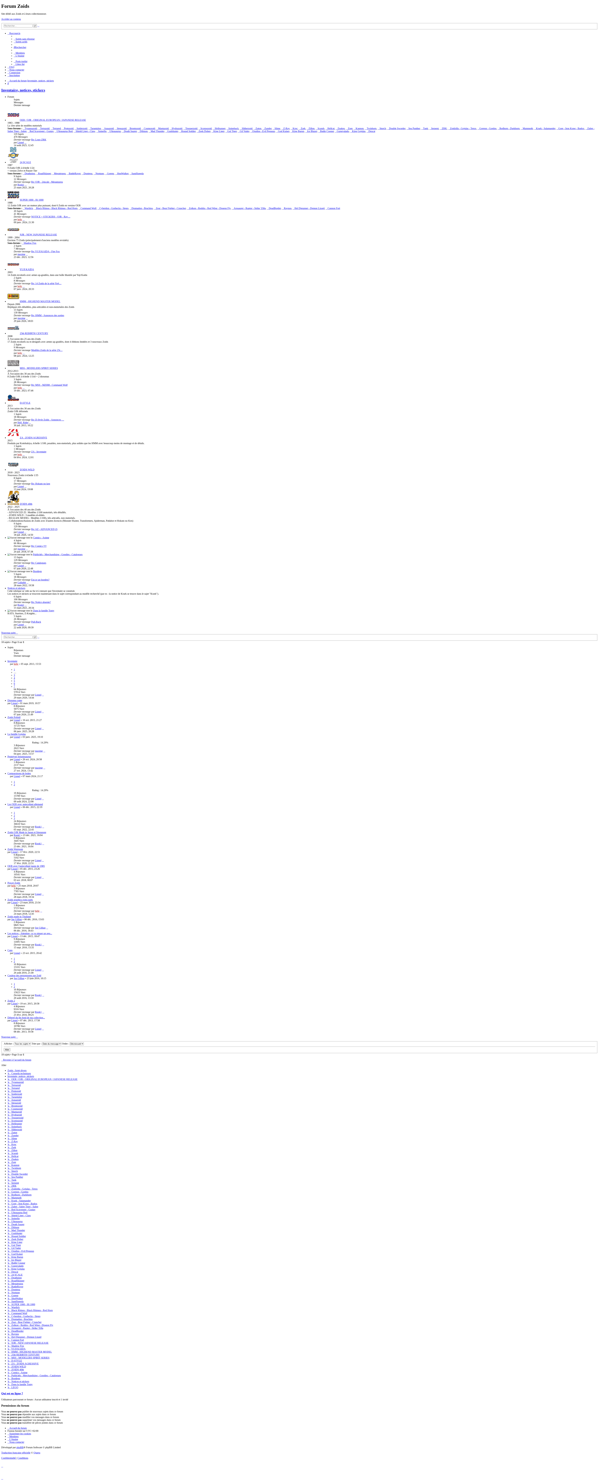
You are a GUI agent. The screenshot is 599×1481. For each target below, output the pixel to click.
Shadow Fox (30, 243)
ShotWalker (122, 173)
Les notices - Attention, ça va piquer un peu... (29, 933)
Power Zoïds (13, 883)
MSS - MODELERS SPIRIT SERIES (39, 368)
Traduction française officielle (15, 1452)
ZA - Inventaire (38, 451)
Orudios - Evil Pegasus (263, 131)
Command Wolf (88, 208)
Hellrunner (220, 128)
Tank (425, 128)
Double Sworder (397, 128)
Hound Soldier (188, 131)
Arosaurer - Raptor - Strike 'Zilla (250, 208)
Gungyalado (343, 131)
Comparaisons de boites (19, 773)
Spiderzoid (82, 128)
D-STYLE (25, 403)
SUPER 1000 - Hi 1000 (32, 200)
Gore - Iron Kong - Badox (571, 128)
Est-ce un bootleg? (40, 579)
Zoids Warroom (15, 849)
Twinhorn (371, 128)
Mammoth (528, 128)
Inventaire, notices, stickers (23, 90)
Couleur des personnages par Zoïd (24, 975)
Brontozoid (135, 128)
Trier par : (37, 1043)
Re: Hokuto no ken (40, 483)
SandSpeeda (137, 173)
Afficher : (9, 1043)
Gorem (110, 173)
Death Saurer (130, 131)
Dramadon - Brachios (142, 208)
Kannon (360, 128)
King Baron (298, 131)
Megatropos (60, 173)
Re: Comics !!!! (38, 546)
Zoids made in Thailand (19, 916)
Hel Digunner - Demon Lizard (309, 208)
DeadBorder (275, 208)
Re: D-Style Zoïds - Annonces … (47, 419)
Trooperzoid (191, 128)
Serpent (435, 128)
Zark (303, 128)
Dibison (144, 131)
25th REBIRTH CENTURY (34, 333)
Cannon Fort (334, 208)
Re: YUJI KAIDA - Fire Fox (45, 251)
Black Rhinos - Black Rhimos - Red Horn (56, 208)
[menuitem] (24, 39)
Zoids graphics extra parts (20, 899)
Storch (383, 128)
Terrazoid (44, 128)
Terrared (57, 128)
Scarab (321, 128)
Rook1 (20, 184)
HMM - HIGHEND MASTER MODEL (40, 301)
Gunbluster (172, 131)
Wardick (29, 208)
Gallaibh (21, 582)
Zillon (311, 128)
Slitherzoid (247, 128)
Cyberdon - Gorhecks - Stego (113, 208)
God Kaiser (283, 131)
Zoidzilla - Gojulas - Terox (463, 128)
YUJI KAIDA (27, 269)
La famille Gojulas (16, 734)
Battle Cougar (327, 131)
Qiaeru (37, 1452)
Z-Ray (286, 128)
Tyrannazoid (31, 128)
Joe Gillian (16, 919)
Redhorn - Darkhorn (509, 128)
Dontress (88, 173)
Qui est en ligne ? (12, 1393)
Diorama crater (14, 700)
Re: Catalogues (38, 563)
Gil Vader (244, 131)
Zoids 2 (11, 1000)
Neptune (99, 173)
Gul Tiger (232, 131)
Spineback (233, 128)
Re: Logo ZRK (38, 139)
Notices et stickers (16, 588)
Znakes (341, 128)
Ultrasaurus (115, 131)
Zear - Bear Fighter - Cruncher (171, 208)
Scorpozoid (206, 128)
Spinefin (102, 131)
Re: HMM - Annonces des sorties (47, 315)
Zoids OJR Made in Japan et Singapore (26, 832)
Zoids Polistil (13, 717)
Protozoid (68, 128)
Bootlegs (37, 571)
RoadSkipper (44, 173)
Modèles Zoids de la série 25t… (47, 350)
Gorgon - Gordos (487, 128)
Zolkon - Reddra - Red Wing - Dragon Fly (210, 208)
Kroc (295, 128)
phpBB (20, 1447)
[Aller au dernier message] (43, 694)
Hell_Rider (22, 422)
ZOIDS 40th (26, 504)
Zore (350, 128)
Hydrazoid (177, 128)
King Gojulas (358, 131)
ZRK (444, 128)
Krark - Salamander (545, 128)
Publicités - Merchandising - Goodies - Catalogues (58, 554)
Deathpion (30, 173)
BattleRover (74, 173)
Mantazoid (163, 128)
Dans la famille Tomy (43, 610)
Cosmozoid (149, 128)
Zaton (258, 128)
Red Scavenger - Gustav (42, 131)
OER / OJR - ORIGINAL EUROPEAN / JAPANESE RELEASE (53, 120)
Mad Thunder (157, 131)
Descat (371, 131)
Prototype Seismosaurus (19, 756)
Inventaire (12, 661)
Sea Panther (414, 128)
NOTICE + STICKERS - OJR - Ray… (50, 216)
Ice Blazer (312, 131)
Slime (277, 128)
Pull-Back (36, 622)
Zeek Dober (204, 131)
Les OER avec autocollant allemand (25, 804)
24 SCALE (25, 162)
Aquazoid (109, 128)
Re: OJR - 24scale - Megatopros (47, 182)
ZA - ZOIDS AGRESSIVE (33, 437)
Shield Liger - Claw (85, 131)
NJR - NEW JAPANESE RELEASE (38, 234)
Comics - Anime (41, 537)
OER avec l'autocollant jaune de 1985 (26, 866)
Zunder (267, 128)
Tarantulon (95, 128)
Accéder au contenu (11, 19)
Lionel (20, 142)
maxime (21, 254)
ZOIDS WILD (27, 469)
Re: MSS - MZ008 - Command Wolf (49, 385)
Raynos (287, 208)
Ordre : (66, 1043)
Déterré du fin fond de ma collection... (26, 1017)
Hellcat (330, 128)
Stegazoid (122, 128)
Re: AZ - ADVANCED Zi (44, 529)
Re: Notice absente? (41, 602)
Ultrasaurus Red (65, 131)
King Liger (218, 131)
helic (19, 219)
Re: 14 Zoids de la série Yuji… (46, 283)
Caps (9, 950)
